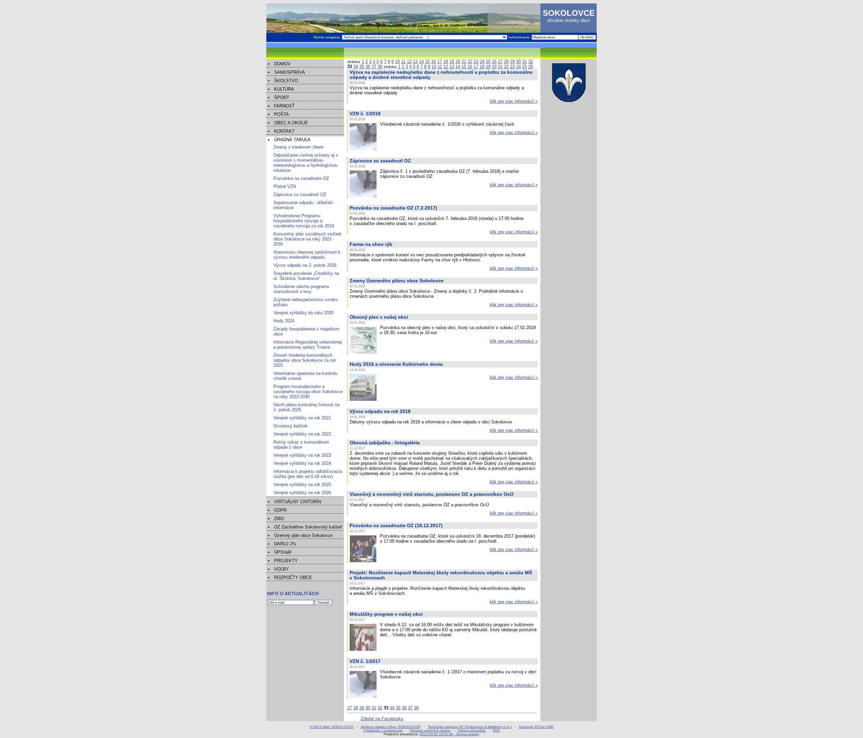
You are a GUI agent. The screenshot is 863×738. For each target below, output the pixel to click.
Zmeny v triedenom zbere (298, 147)
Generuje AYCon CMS (536, 727)
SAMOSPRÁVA (289, 72)
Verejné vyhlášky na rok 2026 (302, 492)
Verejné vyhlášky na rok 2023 (302, 455)
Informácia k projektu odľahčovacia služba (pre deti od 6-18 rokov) (307, 474)
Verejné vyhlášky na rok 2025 (302, 484)
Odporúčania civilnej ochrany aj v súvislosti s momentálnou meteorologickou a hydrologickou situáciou (305, 163)
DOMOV (282, 63)
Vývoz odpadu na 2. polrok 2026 (304, 265)
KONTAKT (284, 131)
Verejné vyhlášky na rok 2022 (302, 434)
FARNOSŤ (284, 105)
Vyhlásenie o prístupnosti (383, 730)
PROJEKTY (286, 560)
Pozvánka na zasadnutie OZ (301, 178)
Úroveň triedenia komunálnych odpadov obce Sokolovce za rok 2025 (304, 360)
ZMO (279, 518)
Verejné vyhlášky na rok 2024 (302, 463)
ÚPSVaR (282, 552)
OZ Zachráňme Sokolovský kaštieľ (308, 527)
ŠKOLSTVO (286, 80)
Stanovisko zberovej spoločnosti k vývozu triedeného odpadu (306, 255)
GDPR (280, 510)
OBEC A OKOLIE (291, 122)
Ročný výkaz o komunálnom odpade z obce (301, 445)
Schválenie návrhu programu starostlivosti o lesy (301, 289)
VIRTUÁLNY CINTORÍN (297, 501)
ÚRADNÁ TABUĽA (292, 139)
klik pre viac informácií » (514, 101)
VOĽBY (281, 569)
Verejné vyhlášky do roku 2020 (303, 312)
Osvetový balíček (290, 425)
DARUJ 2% (285, 543)
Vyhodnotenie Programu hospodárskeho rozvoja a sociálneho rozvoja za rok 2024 (303, 220)
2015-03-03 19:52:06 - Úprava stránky (449, 734)
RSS (496, 730)
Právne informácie (472, 730)
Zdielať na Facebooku (382, 718)
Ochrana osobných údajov (430, 730)
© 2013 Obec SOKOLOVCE (332, 727)
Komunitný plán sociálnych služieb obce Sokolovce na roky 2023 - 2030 (307, 239)
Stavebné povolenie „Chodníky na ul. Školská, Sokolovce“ (306, 276)
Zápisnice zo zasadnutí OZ (299, 194)
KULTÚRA (284, 89)
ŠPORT (281, 97)
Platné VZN (284, 186)
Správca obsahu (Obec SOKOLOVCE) (391, 727)
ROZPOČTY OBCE (293, 577)
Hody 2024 (283, 320)
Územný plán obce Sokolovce (303, 535)
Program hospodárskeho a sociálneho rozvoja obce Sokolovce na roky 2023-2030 (308, 391)
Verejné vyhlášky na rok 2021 (302, 417)
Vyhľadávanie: (520, 37)
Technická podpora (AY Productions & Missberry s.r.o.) (470, 727)
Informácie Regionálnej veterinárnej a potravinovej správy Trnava (307, 345)
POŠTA (281, 114)
